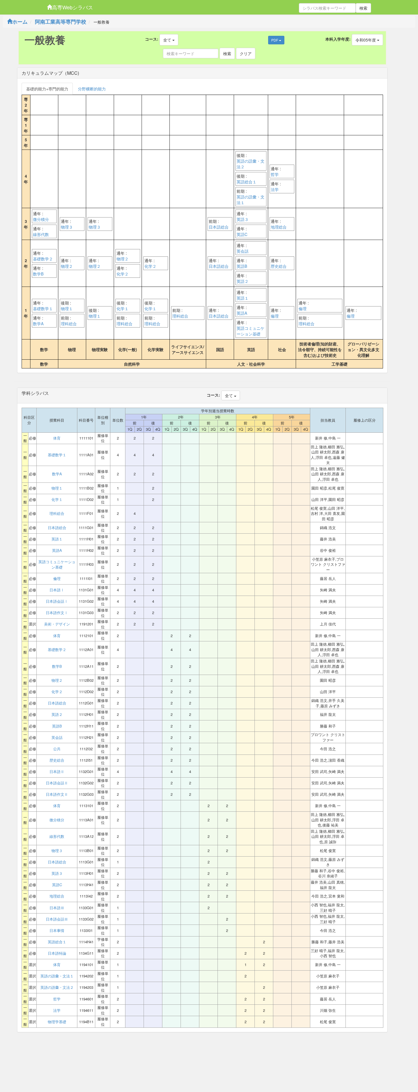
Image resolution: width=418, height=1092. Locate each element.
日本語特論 (57, 953)
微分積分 (41, 219)
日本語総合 (219, 227)
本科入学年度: (338, 39)
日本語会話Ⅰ (57, 601)
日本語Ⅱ (56, 771)
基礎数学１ (43, 308)
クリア (246, 53)
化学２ (123, 274)
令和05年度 (366, 40)
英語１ (243, 298)
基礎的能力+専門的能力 (47, 89)
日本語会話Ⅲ (57, 919)
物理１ (67, 308)
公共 (57, 748)
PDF (275, 40)
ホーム (20, 21)
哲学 (275, 174)
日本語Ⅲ (56, 907)
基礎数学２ (43, 259)
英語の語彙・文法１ (250, 199)
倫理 (275, 316)
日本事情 (56, 930)
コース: (151, 39)
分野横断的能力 (92, 89)
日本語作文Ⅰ (57, 612)
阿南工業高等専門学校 (60, 21)
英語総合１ (246, 182)
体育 (57, 438)
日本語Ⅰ (56, 589)
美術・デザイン (57, 624)
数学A (38, 323)
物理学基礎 (57, 1021)
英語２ (243, 281)
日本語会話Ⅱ (57, 783)
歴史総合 (279, 266)
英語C (242, 234)
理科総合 (69, 323)
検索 (363, 8)
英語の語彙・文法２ (250, 163)
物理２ (67, 266)
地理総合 (279, 227)
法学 (275, 189)
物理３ (67, 227)
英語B (242, 266)
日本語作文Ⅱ (57, 794)
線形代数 (41, 234)
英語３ (243, 219)
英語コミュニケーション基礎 (250, 331)
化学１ (123, 308)
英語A (242, 313)
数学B (38, 274)
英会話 (243, 251)
